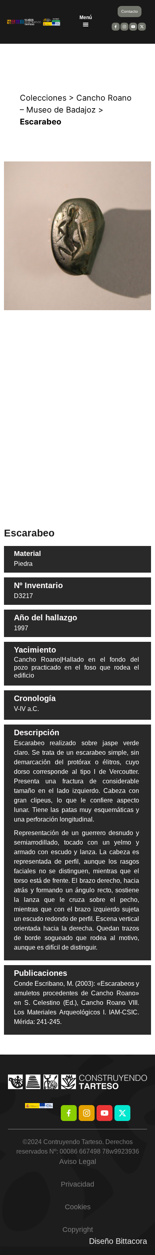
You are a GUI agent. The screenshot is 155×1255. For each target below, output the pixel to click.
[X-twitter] (122, 1113)
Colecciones (43, 98)
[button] (85, 24)
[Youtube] (104, 1113)
